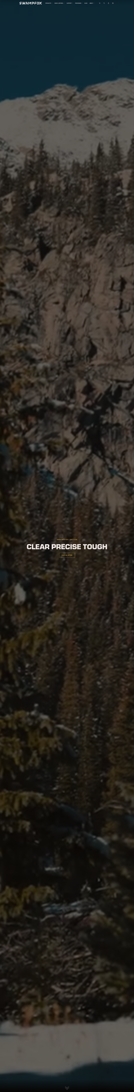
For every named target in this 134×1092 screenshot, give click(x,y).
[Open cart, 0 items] (113, 3)
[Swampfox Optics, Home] (30, 3)
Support (69, 3)
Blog (86, 3)
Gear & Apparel (59, 3)
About (91, 3)
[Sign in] (108, 3)
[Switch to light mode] (99, 3)
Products (48, 3)
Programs (78, 3)
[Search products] (104, 3)
